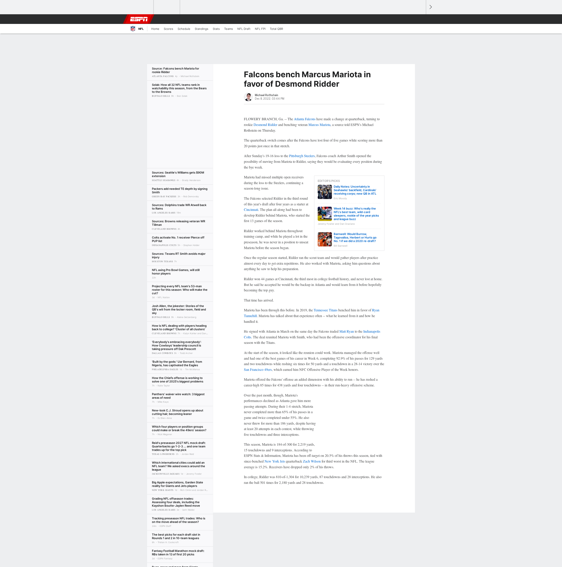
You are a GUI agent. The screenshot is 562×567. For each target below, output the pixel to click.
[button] (420, 19)
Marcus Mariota (319, 124)
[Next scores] (430, 7)
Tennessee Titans (325, 310)
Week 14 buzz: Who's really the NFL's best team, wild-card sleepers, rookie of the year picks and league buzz (356, 214)
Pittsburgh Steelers (302, 155)
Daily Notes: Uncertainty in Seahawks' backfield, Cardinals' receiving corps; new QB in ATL (355, 190)
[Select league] (141, 7)
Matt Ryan (346, 331)
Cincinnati (251, 209)
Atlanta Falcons (304, 119)
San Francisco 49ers (258, 369)
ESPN (139, 19)
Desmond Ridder (265, 124)
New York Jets (275, 461)
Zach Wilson (312, 461)
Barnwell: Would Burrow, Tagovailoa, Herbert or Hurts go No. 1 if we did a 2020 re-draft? (355, 237)
